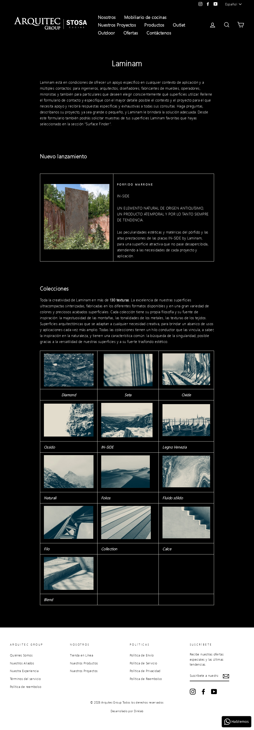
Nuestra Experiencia (24, 671)
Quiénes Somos (21, 655)
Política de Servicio (143, 663)
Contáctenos (159, 32)
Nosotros (107, 17)
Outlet (179, 25)
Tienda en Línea (81, 655)
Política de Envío (142, 655)
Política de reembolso (25, 686)
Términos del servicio (25, 679)
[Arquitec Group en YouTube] (214, 692)
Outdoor (106, 32)
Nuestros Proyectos (117, 25)
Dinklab (139, 711)
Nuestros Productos (84, 663)
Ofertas (131, 32)
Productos (154, 25)
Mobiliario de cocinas (145, 17)
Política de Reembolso (146, 679)
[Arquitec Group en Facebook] (203, 692)
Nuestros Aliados (22, 663)
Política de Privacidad (145, 671)
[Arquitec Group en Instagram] (193, 692)
